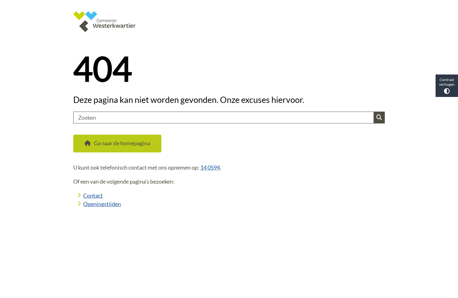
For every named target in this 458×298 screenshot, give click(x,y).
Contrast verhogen (447, 82)
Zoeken (379, 117)
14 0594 (210, 167)
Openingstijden (102, 203)
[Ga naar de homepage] (226, 21)
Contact (93, 195)
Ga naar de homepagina (122, 143)
